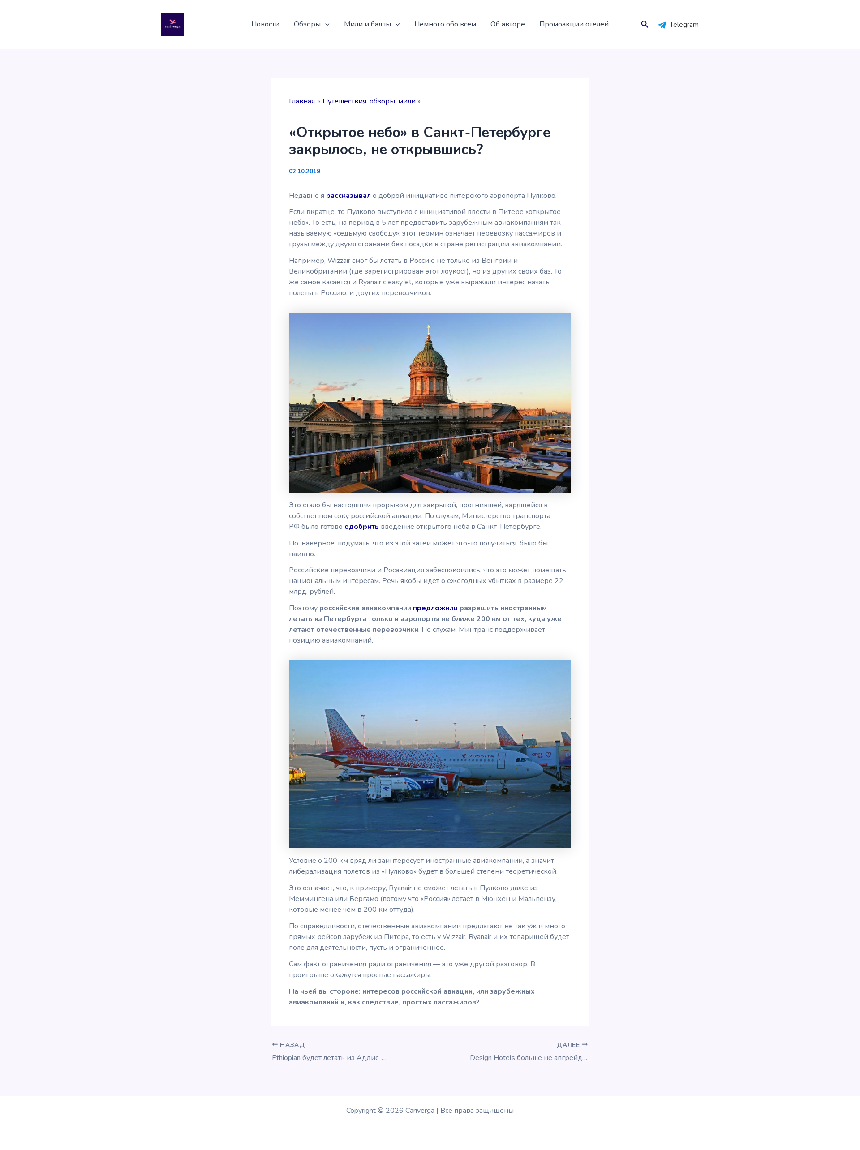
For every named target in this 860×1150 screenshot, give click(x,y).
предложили (435, 608)
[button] (325, 24)
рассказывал (348, 196)
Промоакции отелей (574, 24)
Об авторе (507, 24)
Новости (265, 24)
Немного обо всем (445, 24)
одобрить (361, 527)
